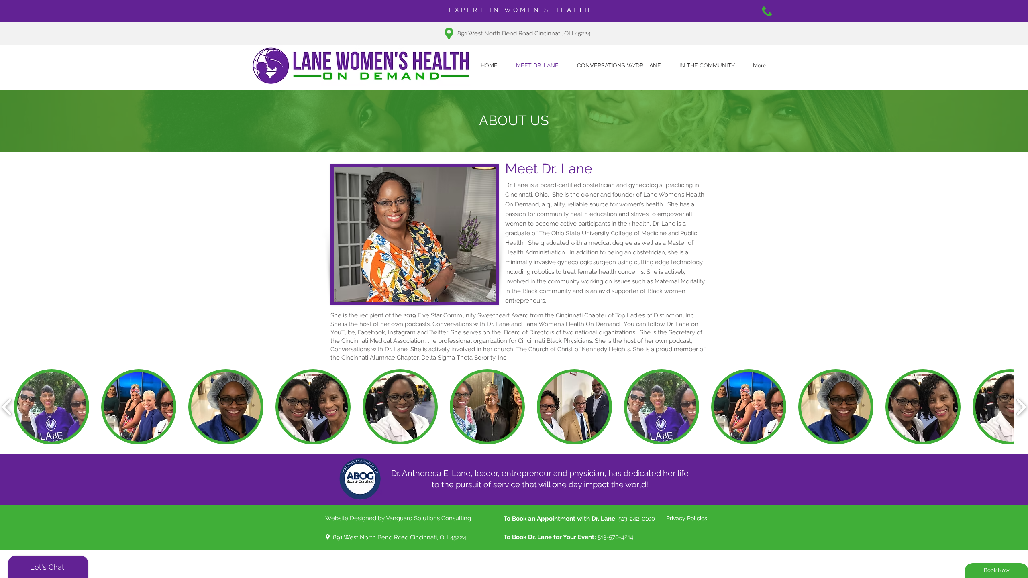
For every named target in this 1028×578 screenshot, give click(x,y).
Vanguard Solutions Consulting (429, 518)
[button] (51, 406)
